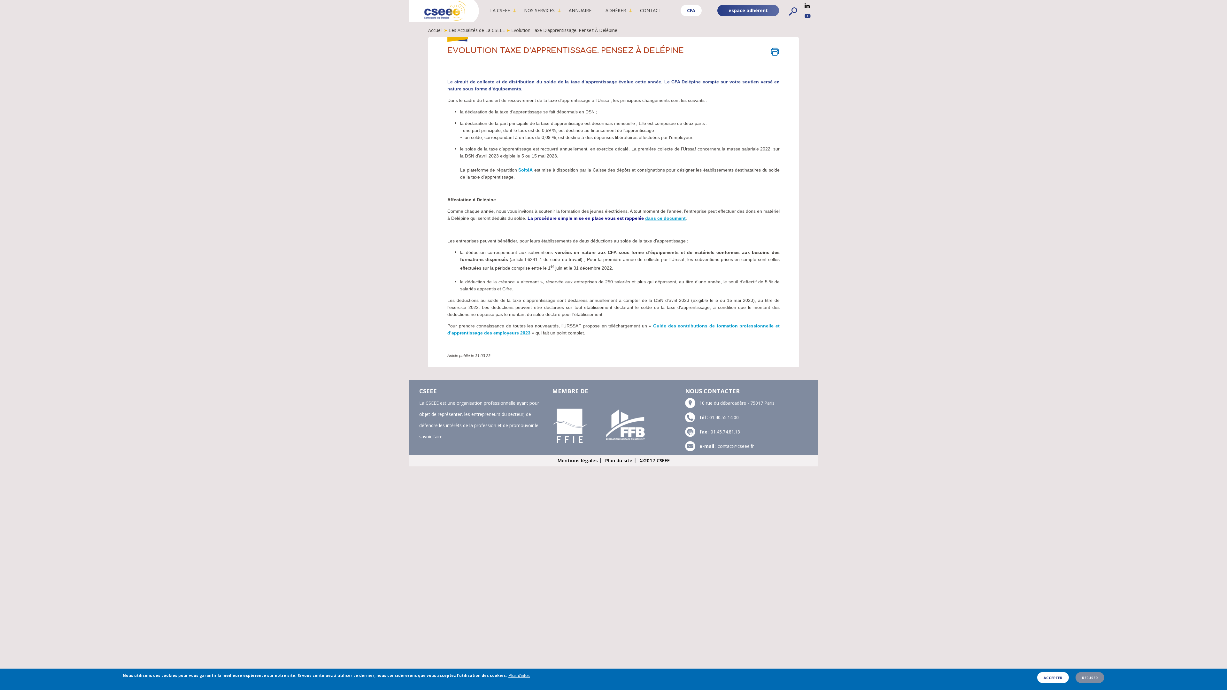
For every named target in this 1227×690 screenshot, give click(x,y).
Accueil (435, 30)
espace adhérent (748, 10)
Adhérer (616, 10)
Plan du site (618, 460)
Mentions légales (578, 460)
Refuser (1090, 677)
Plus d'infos (519, 675)
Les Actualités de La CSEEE (477, 30)
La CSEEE (500, 10)
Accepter (1053, 677)
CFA (691, 10)
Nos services (539, 10)
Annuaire (580, 10)
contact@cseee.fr (736, 446)
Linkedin (807, 5)
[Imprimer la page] (775, 52)
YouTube (808, 16)
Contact (650, 10)
